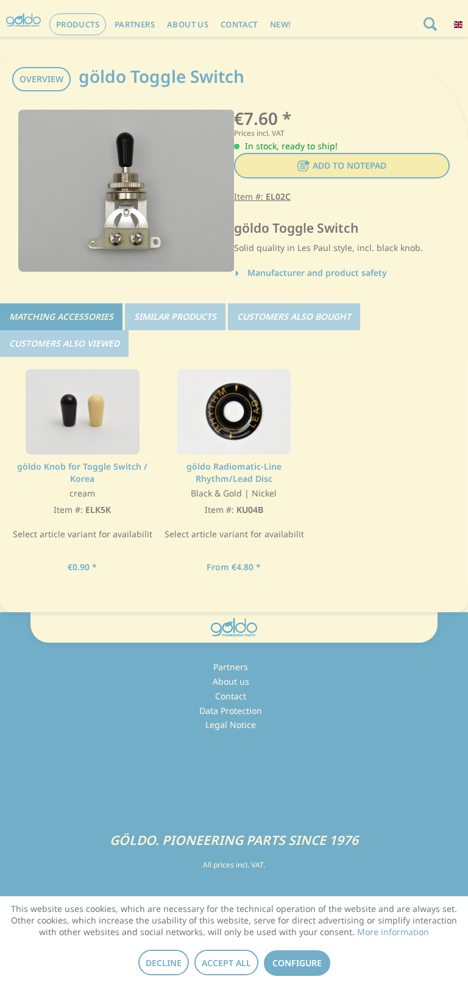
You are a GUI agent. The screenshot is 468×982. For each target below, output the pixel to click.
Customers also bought (294, 316)
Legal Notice (230, 724)
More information (393, 932)
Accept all (226, 963)
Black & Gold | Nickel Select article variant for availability (234, 514)
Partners (230, 667)
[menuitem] (77, 24)
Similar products (175, 316)
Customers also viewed (64, 343)
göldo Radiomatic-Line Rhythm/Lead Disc (234, 472)
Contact (230, 696)
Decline (164, 963)
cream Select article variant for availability (82, 514)
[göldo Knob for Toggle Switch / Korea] (82, 411)
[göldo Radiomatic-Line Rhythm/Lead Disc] (234, 411)
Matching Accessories (61, 316)
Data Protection (230, 710)
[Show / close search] (429, 24)
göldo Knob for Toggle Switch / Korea (82, 472)
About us (231, 681)
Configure (297, 963)
